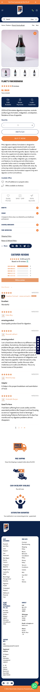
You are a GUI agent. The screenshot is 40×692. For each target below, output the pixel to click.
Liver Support (5, 550)
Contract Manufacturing (26, 543)
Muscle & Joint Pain (5, 545)
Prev (33, 25)
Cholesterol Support (6, 589)
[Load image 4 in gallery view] (34, 73)
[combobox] (20, 19)
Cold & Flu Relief (6, 573)
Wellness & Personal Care (6, 595)
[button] (2, 10)
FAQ (23, 572)
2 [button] (18, 428)
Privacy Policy (24, 561)
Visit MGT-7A (25, 576)
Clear (32, 19)
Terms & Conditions (25, 566)
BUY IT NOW (20, 138)
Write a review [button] (20, 280)
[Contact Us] (33, 10)
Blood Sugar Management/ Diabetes (7, 579)
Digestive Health (5, 584)
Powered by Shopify (30, 689)
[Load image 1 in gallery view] (5, 73)
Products (8, 25)
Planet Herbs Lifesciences (16, 689)
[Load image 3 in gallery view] (24, 73)
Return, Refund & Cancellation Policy (25, 555)
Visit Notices (24, 581)
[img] (6, 293)
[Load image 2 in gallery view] (15, 73)
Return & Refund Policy (9, 241)
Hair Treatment (6, 554)
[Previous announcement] (2, 2)
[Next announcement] (35, 2)
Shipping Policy (6, 236)
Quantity (4, 120)
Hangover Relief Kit (6, 566)
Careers (24, 570)
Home (3, 25)
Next (37, 25)
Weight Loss (6, 569)
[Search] (3, 19)
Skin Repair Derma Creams (6, 560)
